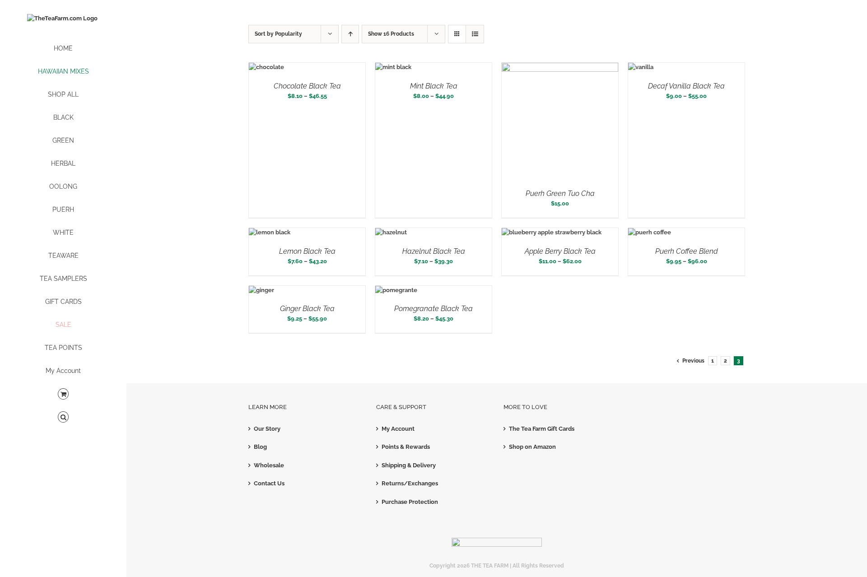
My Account (398, 428)
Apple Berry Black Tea (560, 251)
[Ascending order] (350, 34)
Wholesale (269, 465)
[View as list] (475, 34)
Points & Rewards (406, 446)
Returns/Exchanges (410, 483)
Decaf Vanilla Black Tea (686, 86)
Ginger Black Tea (307, 308)
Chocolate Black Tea (307, 86)
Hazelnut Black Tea (433, 251)
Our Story (267, 428)
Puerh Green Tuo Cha (560, 193)
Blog (260, 446)
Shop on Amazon (532, 446)
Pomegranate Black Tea (433, 308)
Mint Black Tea (433, 86)
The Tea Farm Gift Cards (541, 428)
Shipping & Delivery (409, 465)
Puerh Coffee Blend (686, 251)
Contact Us (269, 483)
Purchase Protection (410, 501)
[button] (63, 417)
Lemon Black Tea (307, 251)
